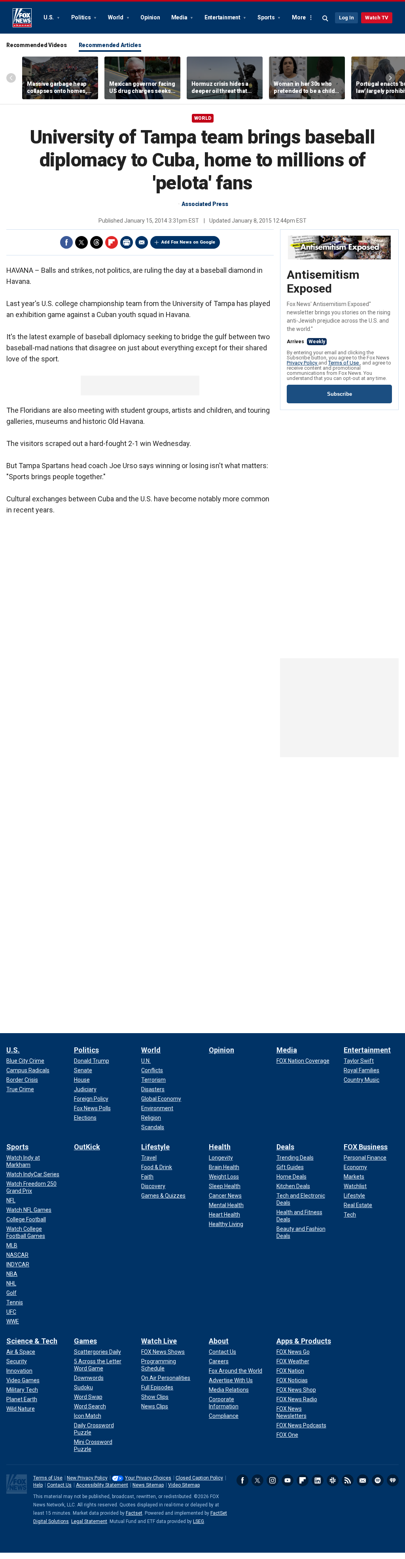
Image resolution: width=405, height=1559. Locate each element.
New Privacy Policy (87, 1478)
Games (85, 1341)
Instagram (272, 1480)
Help (38, 1485)
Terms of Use (344, 363)
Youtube (287, 1480)
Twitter (81, 242)
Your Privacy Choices (148, 1478)
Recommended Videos (36, 45)
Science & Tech (31, 1341)
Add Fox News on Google (188, 242)
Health (220, 1147)
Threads (96, 242)
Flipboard (111, 242)
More (299, 17)
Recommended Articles (110, 45)
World (116, 17)
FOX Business (366, 1147)
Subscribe (339, 394)
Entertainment (223, 17)
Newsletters (363, 1480)
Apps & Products (303, 1341)
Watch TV (376, 18)
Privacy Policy (302, 363)
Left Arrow (11, 78)
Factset (134, 1513)
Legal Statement (89, 1521)
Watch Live (159, 1341)
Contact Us (59, 1485)
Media (180, 17)
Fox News (22, 17)
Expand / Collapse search (325, 18)
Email (141, 242)
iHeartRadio (393, 1480)
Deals (285, 1147)
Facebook (66, 242)
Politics (81, 17)
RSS (348, 1480)
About (219, 1341)
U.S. (49, 17)
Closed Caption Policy (199, 1478)
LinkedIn (318, 1480)
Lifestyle (155, 1147)
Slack (333, 1480)
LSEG (198, 1521)
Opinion (150, 17)
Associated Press (205, 204)
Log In (346, 18)
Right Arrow (390, 78)
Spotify (378, 1480)
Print (126, 242)
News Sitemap (148, 1485)
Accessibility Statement (102, 1485)
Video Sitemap (184, 1485)
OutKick (87, 1147)
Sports (266, 17)
